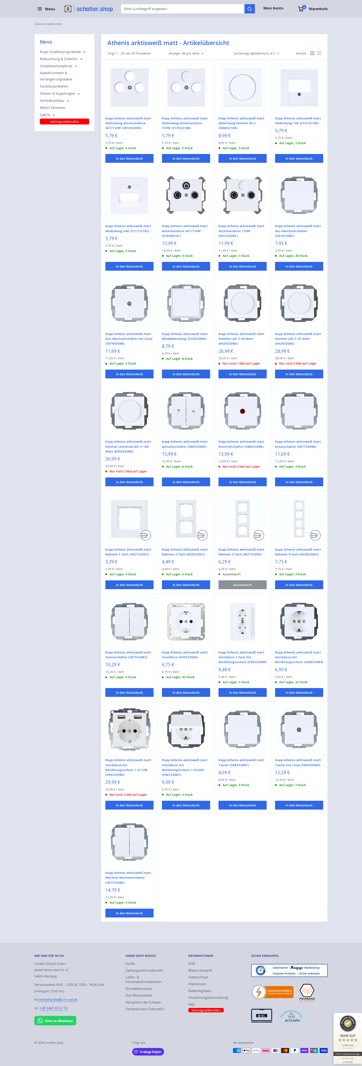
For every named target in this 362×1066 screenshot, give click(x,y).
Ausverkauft (242, 585)
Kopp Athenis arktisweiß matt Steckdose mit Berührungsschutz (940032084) (299, 657)
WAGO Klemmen (52, 107)
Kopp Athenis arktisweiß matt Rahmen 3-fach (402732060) (241, 551)
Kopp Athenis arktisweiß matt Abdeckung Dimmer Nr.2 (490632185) (241, 123)
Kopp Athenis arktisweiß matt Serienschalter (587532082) (128, 654)
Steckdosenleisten (54, 86)
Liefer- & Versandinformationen (143, 979)
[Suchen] (249, 8)
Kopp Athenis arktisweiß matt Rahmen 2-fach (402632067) (185, 551)
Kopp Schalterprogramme (60, 51)
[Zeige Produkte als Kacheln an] (312, 53)
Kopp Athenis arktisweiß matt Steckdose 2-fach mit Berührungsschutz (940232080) (242, 657)
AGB (191, 963)
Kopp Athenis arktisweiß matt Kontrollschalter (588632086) (241, 443)
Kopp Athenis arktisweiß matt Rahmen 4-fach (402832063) (298, 551)
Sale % (45, 115)
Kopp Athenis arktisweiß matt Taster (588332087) (241, 762)
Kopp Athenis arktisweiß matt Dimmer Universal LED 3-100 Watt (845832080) (128, 446)
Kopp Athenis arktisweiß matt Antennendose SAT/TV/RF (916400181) (185, 231)
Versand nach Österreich (144, 1009)
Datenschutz (198, 977)
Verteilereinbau (52, 100)
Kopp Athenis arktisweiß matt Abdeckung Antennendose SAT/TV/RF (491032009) (128, 123)
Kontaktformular (138, 988)
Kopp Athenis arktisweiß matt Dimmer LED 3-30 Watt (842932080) (241, 339)
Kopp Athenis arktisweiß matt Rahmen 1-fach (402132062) (128, 551)
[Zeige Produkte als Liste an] (319, 53)
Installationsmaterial (56, 66)
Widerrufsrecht (200, 970)
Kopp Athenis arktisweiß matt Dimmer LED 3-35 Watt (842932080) (298, 339)
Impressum (197, 984)
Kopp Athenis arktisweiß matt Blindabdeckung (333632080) (185, 336)
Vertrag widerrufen (64, 121)
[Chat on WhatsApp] (55, 1016)
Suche (130, 963)
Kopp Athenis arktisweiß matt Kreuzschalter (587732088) (298, 443)
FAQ (191, 1004)
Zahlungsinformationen (144, 970)
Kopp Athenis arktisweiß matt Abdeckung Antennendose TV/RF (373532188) (185, 123)
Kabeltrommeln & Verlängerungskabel (56, 76)
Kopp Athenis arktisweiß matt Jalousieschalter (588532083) (185, 443)
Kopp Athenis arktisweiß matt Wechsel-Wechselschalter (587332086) (128, 878)
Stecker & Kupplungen (58, 93)
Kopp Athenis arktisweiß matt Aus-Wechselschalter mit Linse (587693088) (129, 339)
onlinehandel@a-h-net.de (58, 999)
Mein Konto (273, 8)
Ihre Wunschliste (138, 995)
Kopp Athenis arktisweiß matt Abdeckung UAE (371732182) (128, 228)
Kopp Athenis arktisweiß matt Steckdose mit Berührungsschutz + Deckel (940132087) (185, 767)
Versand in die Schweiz (143, 1002)
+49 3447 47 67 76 (53, 1008)
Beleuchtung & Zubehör (59, 59)
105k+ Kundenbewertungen (347, 1053)
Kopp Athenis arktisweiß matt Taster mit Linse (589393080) (298, 762)
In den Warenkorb (129, 158)
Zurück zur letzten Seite (48, 24)
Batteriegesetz (200, 990)
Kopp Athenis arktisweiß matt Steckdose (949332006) (185, 654)
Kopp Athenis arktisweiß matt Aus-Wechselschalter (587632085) (298, 231)
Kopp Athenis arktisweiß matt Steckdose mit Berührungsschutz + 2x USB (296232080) (128, 767)
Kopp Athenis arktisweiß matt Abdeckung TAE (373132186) (298, 120)
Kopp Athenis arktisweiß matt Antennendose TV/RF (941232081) (241, 231)
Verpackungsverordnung (208, 997)
